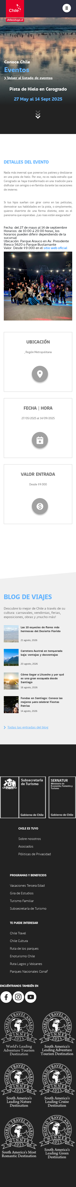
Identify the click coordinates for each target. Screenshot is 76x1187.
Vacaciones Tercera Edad (27, 885)
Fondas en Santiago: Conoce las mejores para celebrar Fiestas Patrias (42, 701)
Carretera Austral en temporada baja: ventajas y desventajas (41, 652)
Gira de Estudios (22, 893)
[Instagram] (18, 996)
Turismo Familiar (22, 900)
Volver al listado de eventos (29, 78)
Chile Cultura (19, 940)
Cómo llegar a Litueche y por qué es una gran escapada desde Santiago (42, 678)
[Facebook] (6, 996)
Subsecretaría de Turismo (28, 908)
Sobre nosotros (29, 838)
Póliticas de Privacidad (34, 854)
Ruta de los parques (24, 948)
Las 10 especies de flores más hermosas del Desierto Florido (41, 629)
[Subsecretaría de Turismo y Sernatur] (38, 797)
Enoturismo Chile (22, 956)
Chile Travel (18, 933)
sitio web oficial (55, 247)
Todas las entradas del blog (27, 727)
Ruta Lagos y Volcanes (26, 963)
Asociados (25, 846)
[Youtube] (30, 996)
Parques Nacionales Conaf (29, 971)
